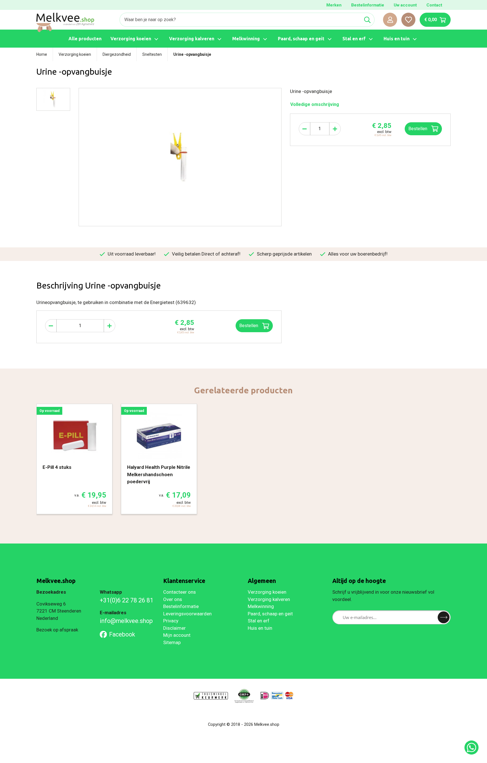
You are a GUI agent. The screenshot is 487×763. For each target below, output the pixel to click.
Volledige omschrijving (314, 104)
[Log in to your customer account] (390, 20)
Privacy (170, 621)
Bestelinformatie (367, 5)
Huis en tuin (260, 628)
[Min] (304, 128)
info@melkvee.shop (126, 620)
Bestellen (418, 128)
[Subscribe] (444, 617)
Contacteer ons (179, 592)
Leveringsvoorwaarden (187, 613)
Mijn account (177, 635)
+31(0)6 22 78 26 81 (126, 600)
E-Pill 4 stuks (57, 467)
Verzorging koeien (267, 592)
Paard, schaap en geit (270, 613)
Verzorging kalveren (269, 599)
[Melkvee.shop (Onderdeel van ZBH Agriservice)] (65, 22)
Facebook (122, 634)
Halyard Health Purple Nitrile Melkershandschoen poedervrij (158, 474)
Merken (334, 5)
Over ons (172, 599)
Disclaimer (174, 628)
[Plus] (335, 128)
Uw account (405, 5)
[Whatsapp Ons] (471, 747)
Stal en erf (258, 621)
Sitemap (172, 642)
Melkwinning (261, 606)
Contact (434, 5)
